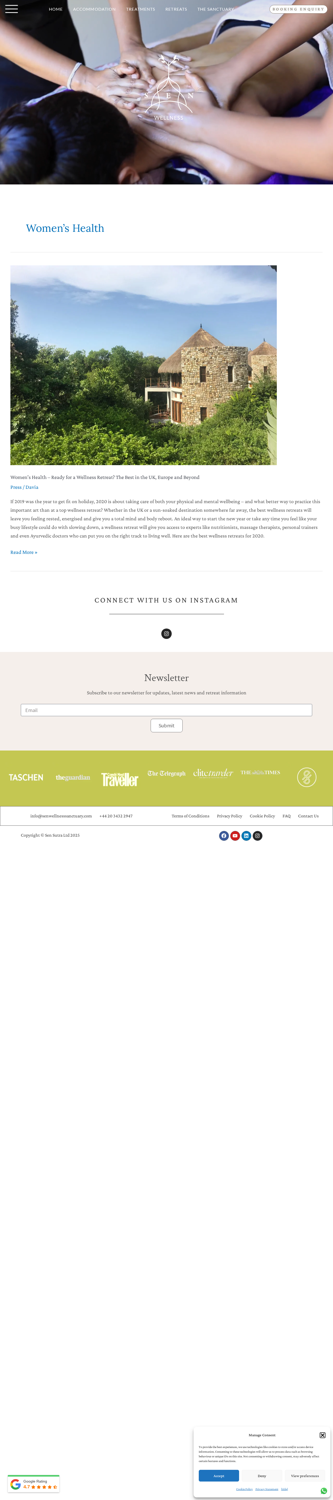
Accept (219, 1476)
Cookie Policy (244, 1489)
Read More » (23, 551)
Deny (262, 1476)
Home (56, 9)
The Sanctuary (215, 9)
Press (16, 487)
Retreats (176, 9)
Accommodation (94, 9)
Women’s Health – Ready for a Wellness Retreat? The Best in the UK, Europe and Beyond (105, 477)
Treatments (140, 9)
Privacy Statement (266, 1489)
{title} (284, 1489)
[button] (322, 1435)
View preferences (305, 1476)
